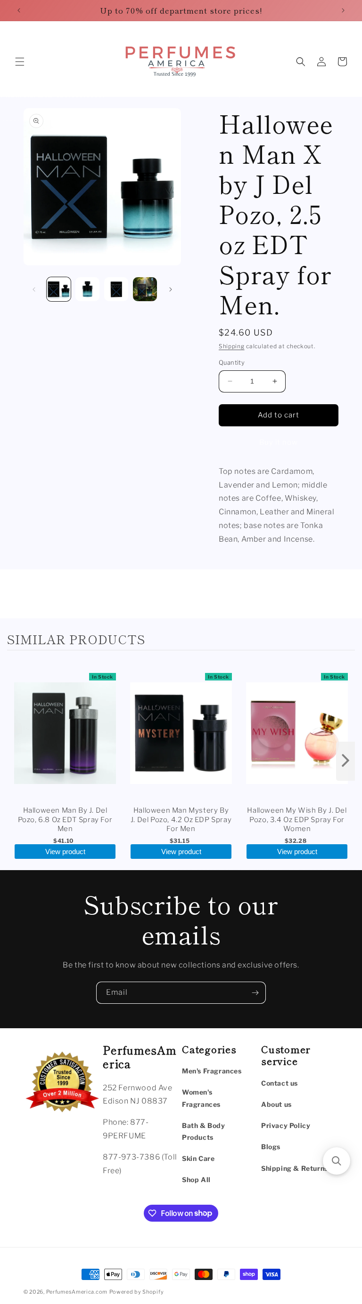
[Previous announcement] (18, 10)
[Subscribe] (255, 993)
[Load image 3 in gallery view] (116, 289)
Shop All (196, 1180)
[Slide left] (34, 289)
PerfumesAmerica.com (76, 1291)
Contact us (279, 1083)
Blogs (270, 1147)
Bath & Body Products (203, 1131)
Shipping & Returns (294, 1168)
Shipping (232, 346)
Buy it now (278, 442)
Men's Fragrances (212, 1071)
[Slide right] (170, 289)
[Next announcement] (343, 10)
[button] (19, 61)
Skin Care (198, 1158)
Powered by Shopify (136, 1291)
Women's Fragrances (201, 1098)
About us (276, 1104)
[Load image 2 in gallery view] (87, 289)
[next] (345, 761)
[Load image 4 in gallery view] (145, 289)
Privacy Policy (285, 1125)
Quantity (232, 362)
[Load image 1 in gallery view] (59, 289)
